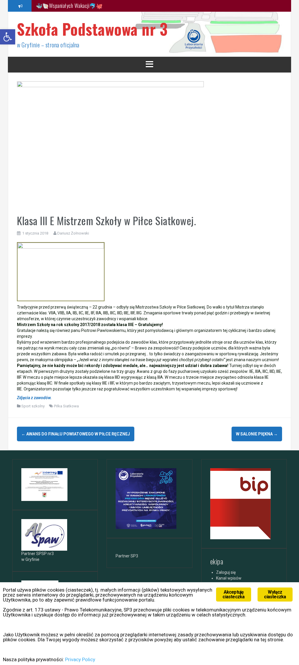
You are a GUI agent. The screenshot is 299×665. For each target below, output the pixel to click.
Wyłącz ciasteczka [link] (275, 594)
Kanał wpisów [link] (228, 578)
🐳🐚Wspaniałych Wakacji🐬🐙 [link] (69, 5)
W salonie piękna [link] (257, 434)
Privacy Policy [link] (80, 659)
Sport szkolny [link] (33, 406)
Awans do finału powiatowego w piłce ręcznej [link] (75, 434)
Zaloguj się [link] (226, 572)
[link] (7, 36)
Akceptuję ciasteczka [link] (233, 594)
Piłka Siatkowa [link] (66, 406)
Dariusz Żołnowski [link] (73, 233)
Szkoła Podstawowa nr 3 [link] (92, 29)
